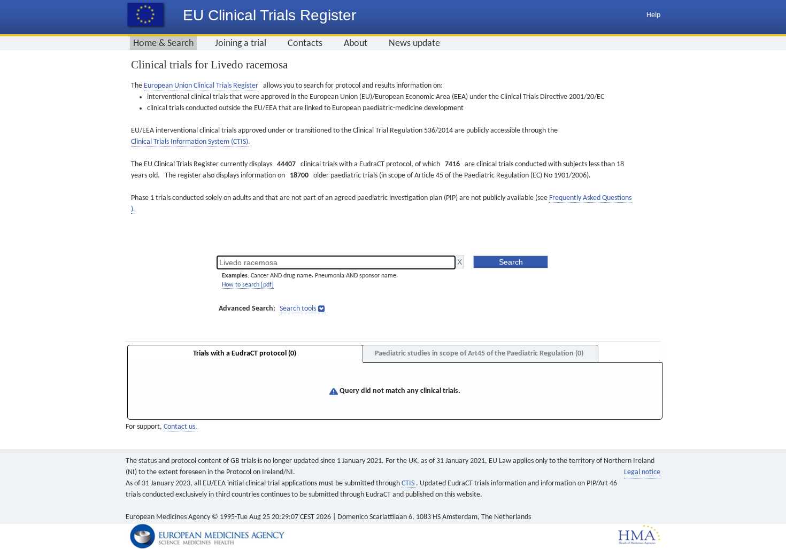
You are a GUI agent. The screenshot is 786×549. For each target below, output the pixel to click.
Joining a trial (240, 43)
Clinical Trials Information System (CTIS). (190, 142)
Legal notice (642, 472)
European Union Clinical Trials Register (201, 86)
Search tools (298, 309)
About (355, 43)
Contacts (305, 43)
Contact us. (180, 427)
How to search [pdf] (248, 285)
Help (653, 15)
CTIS (409, 484)
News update (414, 43)
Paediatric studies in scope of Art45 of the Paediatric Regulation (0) (479, 354)
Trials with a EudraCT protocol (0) (244, 354)
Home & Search (163, 43)
